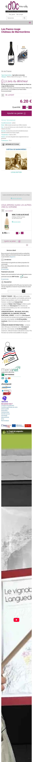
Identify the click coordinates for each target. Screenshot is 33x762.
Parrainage (4, 415)
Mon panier (12, 14)
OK (23, 291)
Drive (2, 419)
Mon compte (19, 14)
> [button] (27, 245)
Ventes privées (5, 412)
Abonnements (5, 417)
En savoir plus (5, 269)
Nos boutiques (5, 420)
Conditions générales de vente (9, 407)
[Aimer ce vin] (2, 95)
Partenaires (4, 410)
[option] (16, 226)
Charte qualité (5, 409)
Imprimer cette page (12, 144)
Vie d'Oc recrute (5, 414)
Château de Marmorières (16, 149)
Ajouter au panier (15, 113)
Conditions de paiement (7, 405)
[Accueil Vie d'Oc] (17, 6)
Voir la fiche (16, 222)
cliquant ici (12, 256)
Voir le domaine (17, 198)
